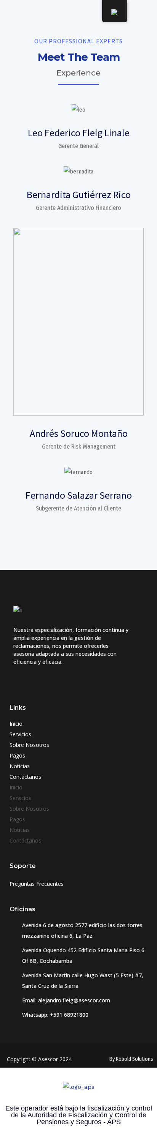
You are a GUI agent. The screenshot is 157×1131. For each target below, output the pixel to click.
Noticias (20, 766)
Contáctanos (25, 776)
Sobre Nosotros (29, 744)
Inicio (16, 723)
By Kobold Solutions (131, 1059)
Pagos (17, 755)
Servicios (20, 734)
